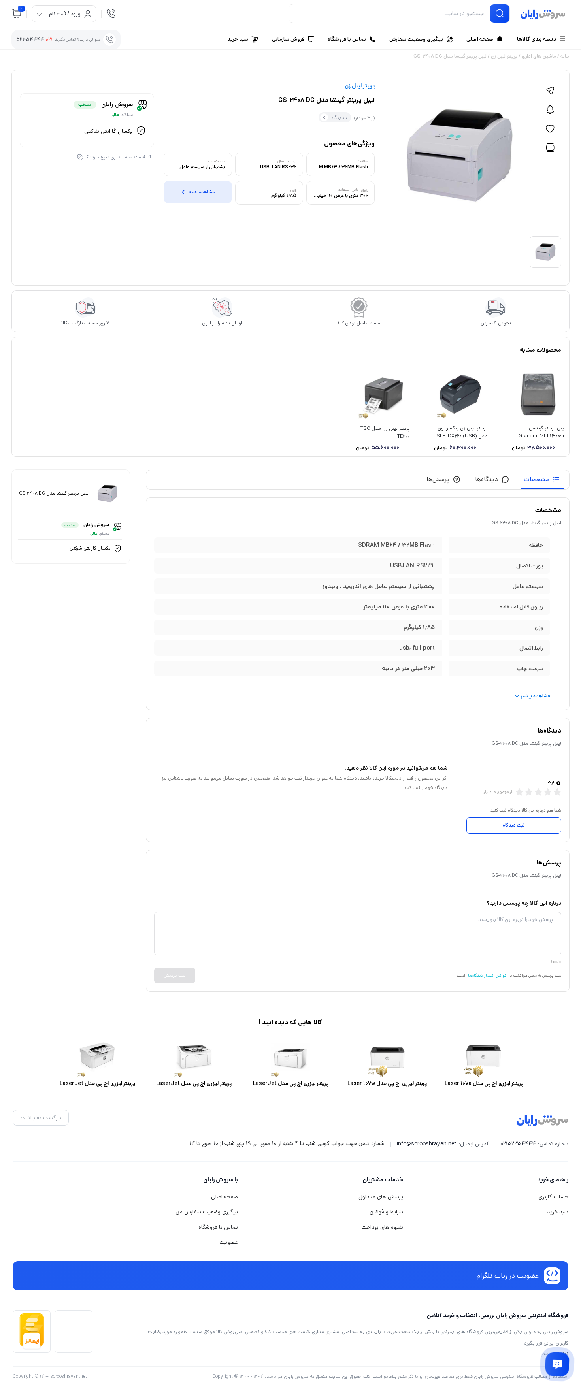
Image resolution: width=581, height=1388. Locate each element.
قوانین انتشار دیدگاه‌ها (487, 975)
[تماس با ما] (557, 1364)
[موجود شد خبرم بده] (550, 110)
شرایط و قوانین (386, 1212)
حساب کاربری (553, 1197)
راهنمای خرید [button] (552, 1179)
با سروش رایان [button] (220, 1179)
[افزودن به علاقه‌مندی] (550, 129)
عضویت (228, 1242)
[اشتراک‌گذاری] (550, 91)
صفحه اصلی (224, 1197)
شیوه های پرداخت (382, 1227)
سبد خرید (557, 1212)
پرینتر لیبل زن (504, 56)
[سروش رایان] (543, 15)
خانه (565, 56)
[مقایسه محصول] (550, 148)
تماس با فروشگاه (218, 1227)
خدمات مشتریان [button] (382, 1179)
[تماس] (111, 13)
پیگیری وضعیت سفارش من (206, 1212)
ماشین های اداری (539, 56)
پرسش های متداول (380, 1197)
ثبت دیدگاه (513, 825)
